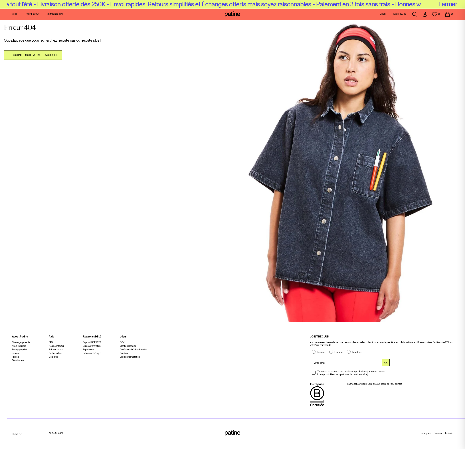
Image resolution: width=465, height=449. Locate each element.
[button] (449, 14)
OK (386, 362)
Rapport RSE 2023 (92, 342)
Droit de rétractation (130, 357)
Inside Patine (400, 14)
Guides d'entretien (91, 346)
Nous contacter (56, 346)
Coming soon (54, 14)
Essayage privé (19, 349)
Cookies (124, 353)
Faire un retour (56, 349)
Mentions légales (128, 346)
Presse (15, 357)
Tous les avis (18, 360)
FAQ (51, 342)
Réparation (88, 349)
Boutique (53, 357)
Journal (15, 353)
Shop (15, 14)
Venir (383, 14)
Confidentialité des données (133, 349)
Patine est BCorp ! (91, 353)
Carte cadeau (55, 353)
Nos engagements (21, 342)
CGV (122, 342)
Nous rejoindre (19, 346)
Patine (32, 14)
